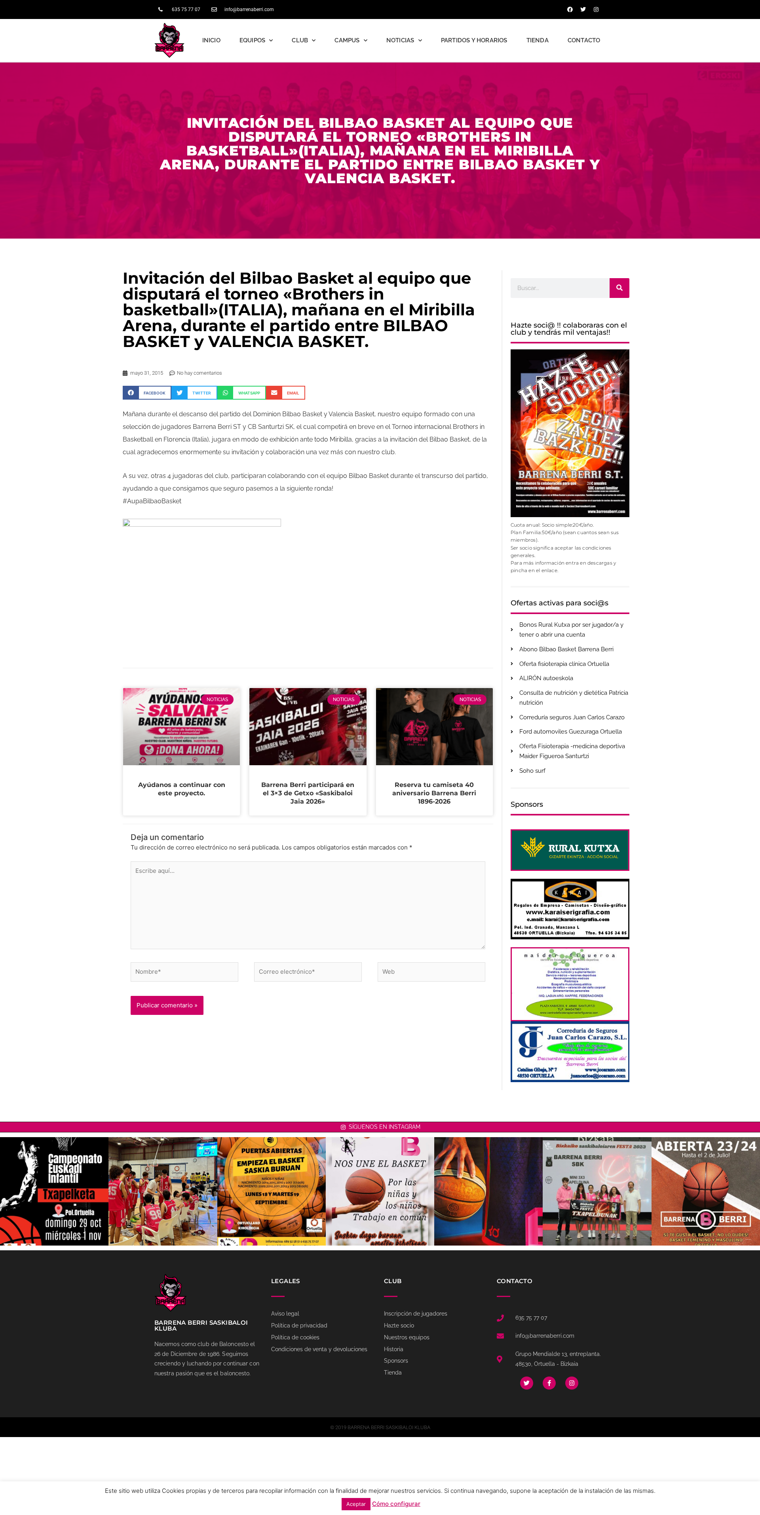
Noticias (400, 40)
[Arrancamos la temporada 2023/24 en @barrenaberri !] (488, 1191)
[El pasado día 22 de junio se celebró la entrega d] (597, 1191)
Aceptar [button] (356, 1504)
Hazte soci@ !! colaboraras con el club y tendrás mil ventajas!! (569, 329)
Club (300, 40)
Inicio (211, 40)
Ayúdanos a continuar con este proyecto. (181, 789)
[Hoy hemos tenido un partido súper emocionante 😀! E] (162, 1191)
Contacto (584, 40)
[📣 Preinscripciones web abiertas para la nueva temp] (706, 1191)
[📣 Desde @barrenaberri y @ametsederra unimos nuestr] (380, 1191)
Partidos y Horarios (474, 40)
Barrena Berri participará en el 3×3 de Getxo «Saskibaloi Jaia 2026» (307, 793)
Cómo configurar (396, 1503)
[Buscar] (619, 288)
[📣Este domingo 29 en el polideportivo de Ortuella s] (54, 1191)
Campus (346, 40)
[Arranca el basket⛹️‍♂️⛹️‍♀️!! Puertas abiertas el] (271, 1191)
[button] (147, 393)
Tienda (537, 40)
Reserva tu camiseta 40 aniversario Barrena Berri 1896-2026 (434, 793)
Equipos (252, 40)
